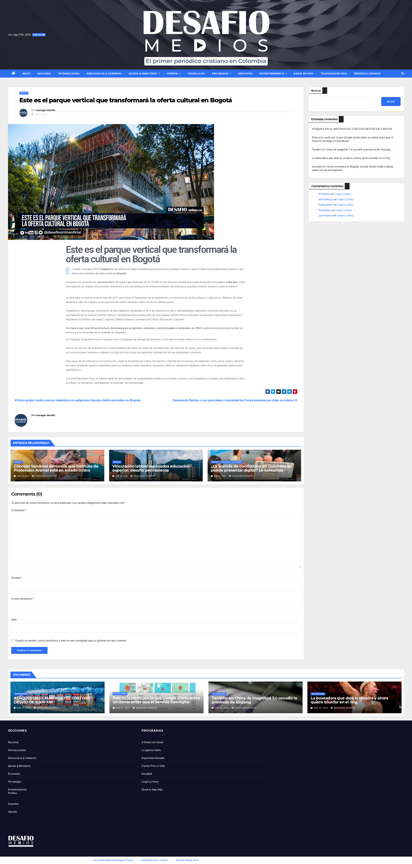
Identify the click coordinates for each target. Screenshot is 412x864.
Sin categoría (21, 694)
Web (14, 619)
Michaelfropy (325, 199)
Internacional (69, 73)
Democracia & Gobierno (104, 73)
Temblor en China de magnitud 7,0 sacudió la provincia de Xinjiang (351, 149)
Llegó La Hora (343, 194)
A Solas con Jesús (152, 742)
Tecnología (196, 73)
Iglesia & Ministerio (143, 73)
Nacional (44, 73)
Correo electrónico (22, 598)
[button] (402, 73)
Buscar (316, 90)
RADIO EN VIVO (304, 73)
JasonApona (325, 215)
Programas (220, 73)
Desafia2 (147, 773)
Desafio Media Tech (187, 860)
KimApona (324, 194)
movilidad (226, 462)
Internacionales (17, 750)
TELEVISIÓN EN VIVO (334, 73)
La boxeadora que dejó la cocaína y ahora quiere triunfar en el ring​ (351, 158)
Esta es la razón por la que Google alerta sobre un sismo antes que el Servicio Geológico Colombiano (156, 702)
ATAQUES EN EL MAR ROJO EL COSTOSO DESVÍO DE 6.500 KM (352, 129)
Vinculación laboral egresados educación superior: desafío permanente (151, 468)
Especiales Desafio (153, 758)
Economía (14, 773)
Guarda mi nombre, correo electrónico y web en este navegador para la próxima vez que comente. (71, 640)
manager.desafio (45, 110)
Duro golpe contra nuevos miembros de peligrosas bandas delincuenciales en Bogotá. (79, 400)
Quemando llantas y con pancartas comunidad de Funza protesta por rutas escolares (234, 400)
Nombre (16, 577)
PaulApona (324, 210)
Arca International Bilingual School (113, 860)
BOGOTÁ (23, 93)
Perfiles (12, 793)
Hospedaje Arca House (154, 860)
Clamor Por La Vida (153, 766)
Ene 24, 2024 (24, 708)
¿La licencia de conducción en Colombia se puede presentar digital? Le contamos (251, 468)
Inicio (27, 73)
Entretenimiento (272, 73)
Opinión (173, 73)
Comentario (18, 510)
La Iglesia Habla (151, 750)
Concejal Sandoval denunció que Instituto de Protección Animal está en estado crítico (56, 468)
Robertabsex (325, 204)
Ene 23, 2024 (123, 708)
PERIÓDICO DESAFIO (367, 73)
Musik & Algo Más (152, 789)
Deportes (245, 73)
